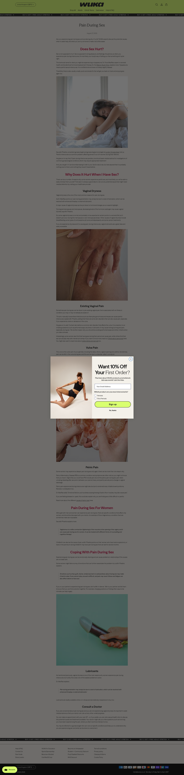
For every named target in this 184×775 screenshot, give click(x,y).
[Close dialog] (131, 359)
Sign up (113, 404)
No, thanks (112, 410)
